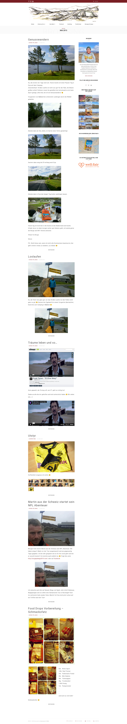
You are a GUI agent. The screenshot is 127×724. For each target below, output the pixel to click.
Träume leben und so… (42, 342)
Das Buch (52, 24)
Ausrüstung (32, 438)
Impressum (42, 721)
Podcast (61, 24)
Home (32, 24)
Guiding (70, 24)
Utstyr (32, 435)
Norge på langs (89, 24)
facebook (57, 558)
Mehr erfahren (88, 75)
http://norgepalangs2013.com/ (38, 558)
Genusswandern (38, 39)
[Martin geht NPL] (51, 574)
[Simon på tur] (63, 12)
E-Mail (47, 721)
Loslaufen (34, 256)
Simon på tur (41, 24)
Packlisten (78, 24)
